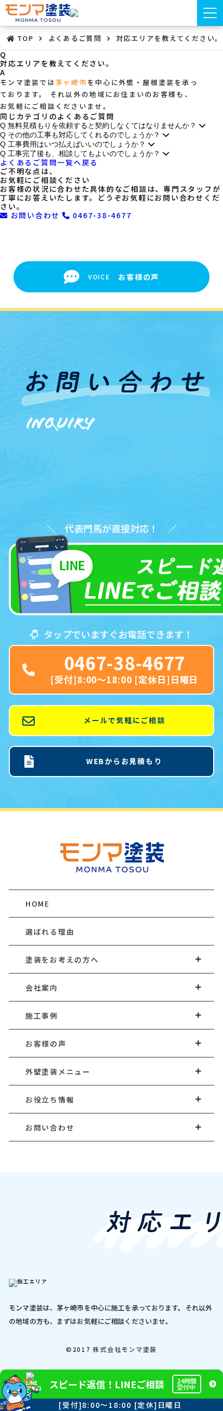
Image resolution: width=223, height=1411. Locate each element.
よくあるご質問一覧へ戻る (49, 162)
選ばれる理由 (50, 931)
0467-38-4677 (101, 215)
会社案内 (41, 987)
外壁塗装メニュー (58, 1071)
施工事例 (41, 1015)
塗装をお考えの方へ (62, 959)
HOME (37, 903)
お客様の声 (45, 1043)
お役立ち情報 (50, 1099)
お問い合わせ (35, 215)
